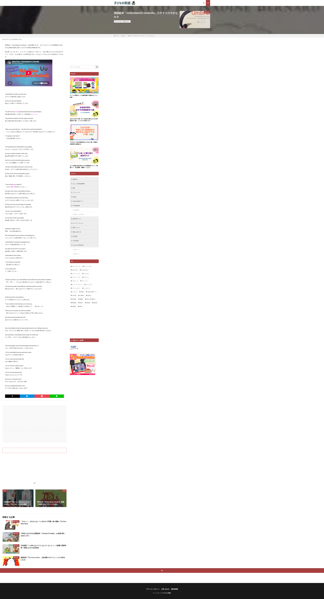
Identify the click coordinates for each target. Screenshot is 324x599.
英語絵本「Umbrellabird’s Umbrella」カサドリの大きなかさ (141, 35)
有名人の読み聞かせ (90, 299)
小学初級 (82, 295)
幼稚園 (81, 299)
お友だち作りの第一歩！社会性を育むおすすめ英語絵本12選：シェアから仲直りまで (84, 119)
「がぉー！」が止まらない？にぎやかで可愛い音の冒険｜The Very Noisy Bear (43, 522)
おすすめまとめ (84, 270)
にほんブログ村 (74, 348)
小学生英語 (76, 240)
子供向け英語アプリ (78, 201)
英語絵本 (127, 21)
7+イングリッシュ (76, 266)
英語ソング (77, 249)
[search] (97, 67)
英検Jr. (80, 306)
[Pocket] (42, 396)
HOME (116, 35)
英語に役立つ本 (77, 232)
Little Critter (75, 270)
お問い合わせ (165, 589)
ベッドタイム (87, 288)
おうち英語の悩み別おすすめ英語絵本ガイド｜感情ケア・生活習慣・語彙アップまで (84, 166)
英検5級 (74, 306)
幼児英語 (75, 236)
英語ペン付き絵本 (79, 214)
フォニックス (76, 192)
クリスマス (86, 273)
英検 (74, 188)
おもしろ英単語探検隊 (79, 183)
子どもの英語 (167, 593)
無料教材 (76, 210)
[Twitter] (12, 396)
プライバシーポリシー (153, 589)
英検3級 (88, 302)
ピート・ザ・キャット (77, 284)
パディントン (85, 280)
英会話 (74, 197)
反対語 (82, 291)
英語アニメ (77, 254)
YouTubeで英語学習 (78, 245)
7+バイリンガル (87, 266)
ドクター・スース (76, 277)
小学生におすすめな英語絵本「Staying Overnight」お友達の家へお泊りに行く (43, 534)
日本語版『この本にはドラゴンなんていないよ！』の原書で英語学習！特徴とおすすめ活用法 (43, 546)
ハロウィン (86, 277)
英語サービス (76, 227)
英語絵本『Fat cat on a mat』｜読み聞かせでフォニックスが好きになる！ (43, 558)
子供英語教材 (76, 205)
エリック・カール (76, 273)
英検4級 (95, 302)
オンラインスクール (78, 223)
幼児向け (89, 295)
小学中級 (74, 295)
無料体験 (74, 302)
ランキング (74, 291)
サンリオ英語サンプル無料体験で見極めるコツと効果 (84, 96)
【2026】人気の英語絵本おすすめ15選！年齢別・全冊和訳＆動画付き (84, 143)
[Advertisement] (34, 424)
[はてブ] (27, 396)
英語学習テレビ (77, 218)
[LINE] (56, 396)
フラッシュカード (76, 288)
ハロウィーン (75, 280)
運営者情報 (174, 589)
